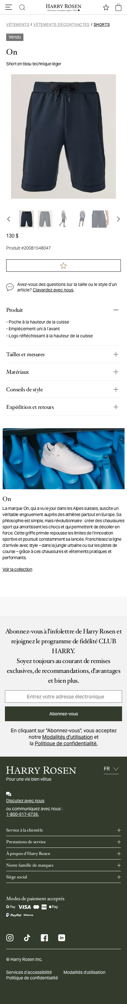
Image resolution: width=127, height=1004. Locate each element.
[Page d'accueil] (63, 7)
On (11, 52)
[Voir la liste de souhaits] (106, 7)
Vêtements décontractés (61, 24)
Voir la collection (17, 569)
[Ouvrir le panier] (118, 7)
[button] (9, 7)
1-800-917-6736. (22, 814)
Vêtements (17, 24)
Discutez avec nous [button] (25, 800)
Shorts (102, 24)
